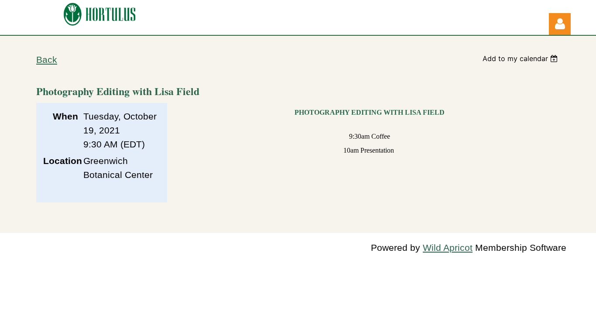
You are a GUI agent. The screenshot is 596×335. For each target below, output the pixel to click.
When (65, 116)
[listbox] (521, 58)
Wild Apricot (448, 248)
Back (46, 60)
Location (60, 161)
